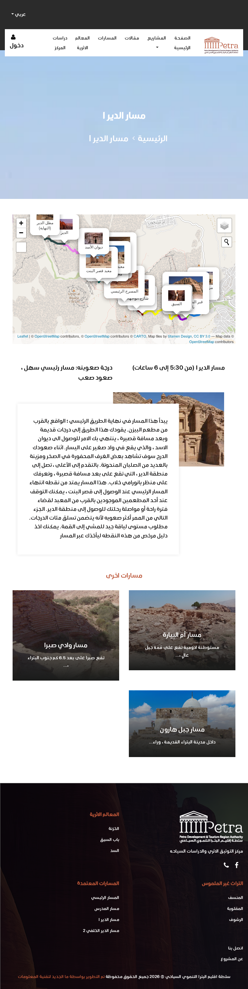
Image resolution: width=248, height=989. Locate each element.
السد (114, 850)
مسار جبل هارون (182, 729)
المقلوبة (235, 908)
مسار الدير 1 (108, 919)
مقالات (132, 37)
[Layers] (224, 225)
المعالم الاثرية (82, 42)
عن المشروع (232, 958)
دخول (17, 45)
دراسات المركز (60, 42)
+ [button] (21, 223)
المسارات (107, 37)
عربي (20, 14)
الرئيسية (153, 138)
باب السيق (109, 839)
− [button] (21, 233)
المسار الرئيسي (105, 897)
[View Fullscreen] (21, 247)
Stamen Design (180, 336)
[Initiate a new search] (227, 242)
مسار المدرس (106, 908)
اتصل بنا (235, 948)
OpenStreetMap (47, 336)
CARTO (140, 336)
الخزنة (113, 828)
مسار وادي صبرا (66, 645)
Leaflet (22, 336)
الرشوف (236, 919)
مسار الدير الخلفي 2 (101, 930)
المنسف (235, 897)
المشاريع (156, 37)
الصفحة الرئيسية (182, 42)
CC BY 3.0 (202, 336)
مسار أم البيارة (182, 634)
